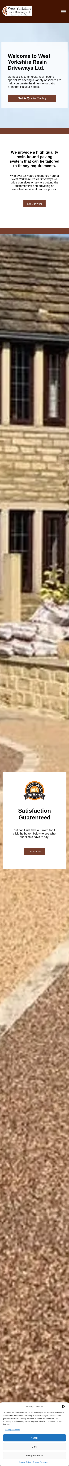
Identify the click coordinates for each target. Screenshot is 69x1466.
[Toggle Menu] (63, 11)
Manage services (12, 1430)
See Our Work (34, 203)
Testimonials (34, 851)
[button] (64, 1406)
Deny (34, 1446)
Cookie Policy (25, 1462)
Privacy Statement (40, 1462)
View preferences (34, 1455)
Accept (34, 1437)
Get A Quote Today (31, 98)
